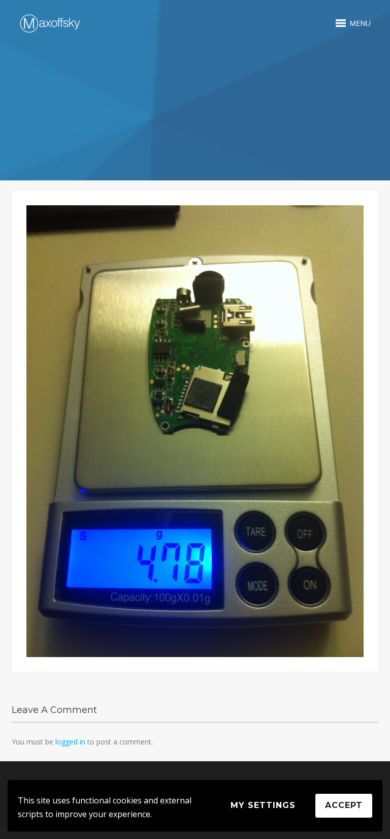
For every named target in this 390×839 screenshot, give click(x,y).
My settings (263, 805)
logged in (70, 742)
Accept (344, 805)
